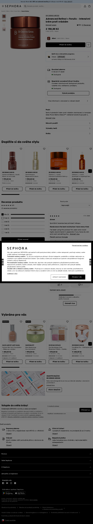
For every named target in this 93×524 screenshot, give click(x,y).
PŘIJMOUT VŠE (77, 277)
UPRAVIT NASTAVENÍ (59, 277)
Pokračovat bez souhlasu (80, 245)
